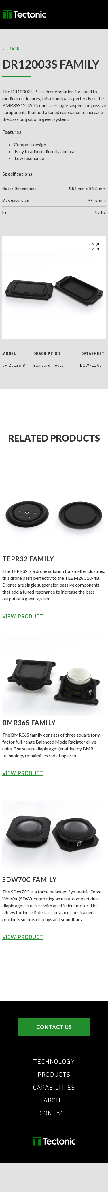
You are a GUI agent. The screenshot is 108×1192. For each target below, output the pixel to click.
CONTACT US (54, 1027)
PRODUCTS (54, 1075)
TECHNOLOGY (54, 1062)
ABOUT (54, 1101)
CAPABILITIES (54, 1088)
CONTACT (54, 1114)
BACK (14, 49)
